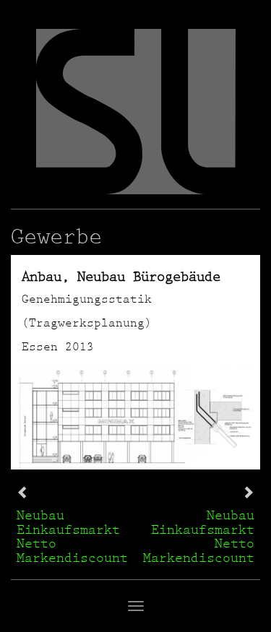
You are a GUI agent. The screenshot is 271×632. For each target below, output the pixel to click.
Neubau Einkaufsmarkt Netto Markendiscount (72, 536)
